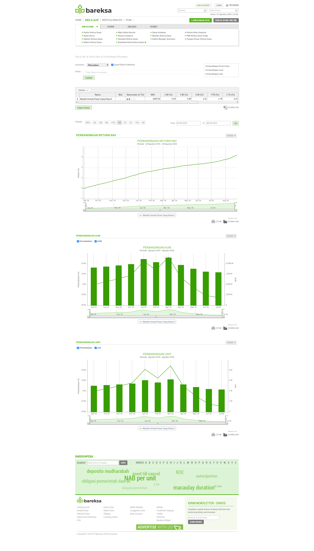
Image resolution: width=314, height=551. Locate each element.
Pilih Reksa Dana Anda (197, 36)
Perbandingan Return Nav (218, 66)
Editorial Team (83, 513)
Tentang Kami (83, 507)
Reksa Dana (94, 56)
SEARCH (81, 462)
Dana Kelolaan (159, 32)
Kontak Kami (82, 510)
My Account (234, 4)
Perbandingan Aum (214, 70)
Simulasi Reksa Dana (128, 39)
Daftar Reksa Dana (92, 32)
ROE (180, 472)
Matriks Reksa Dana (161, 36)
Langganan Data (137, 510)
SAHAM (110, 26)
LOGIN (218, 5)
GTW (156, 484)
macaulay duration (194, 487)
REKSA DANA (88, 26)
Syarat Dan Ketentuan (86, 516)
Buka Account (136, 513)
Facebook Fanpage (165, 510)
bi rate (218, 486)
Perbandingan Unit (214, 74)
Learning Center (110, 516)
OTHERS (153, 26)
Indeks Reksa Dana (93, 42)
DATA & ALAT (92, 20)
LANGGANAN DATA (200, 20)
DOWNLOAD (233, 107)
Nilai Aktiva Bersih (126, 32)
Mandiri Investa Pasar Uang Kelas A (96, 99)
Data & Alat (80, 56)
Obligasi (107, 513)
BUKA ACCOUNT (203, 5)
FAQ (79, 520)
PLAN (128, 20)
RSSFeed (161, 516)
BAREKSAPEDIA (84, 456)
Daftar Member (136, 507)
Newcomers (89, 36)
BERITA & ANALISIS (112, 20)
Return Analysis (125, 36)
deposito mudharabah (108, 471)
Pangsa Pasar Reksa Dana (199, 39)
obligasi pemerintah (134, 487)
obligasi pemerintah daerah (106, 481)
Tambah (88, 77)
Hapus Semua (83, 107)
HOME (78, 20)
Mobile (160, 507)
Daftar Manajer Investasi (163, 39)
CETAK (219, 221)
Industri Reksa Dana (93, 39)
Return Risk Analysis (196, 32)
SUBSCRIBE (196, 521)
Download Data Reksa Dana (131, 42)
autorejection (206, 476)
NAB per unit (140, 478)
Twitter (160, 513)
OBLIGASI (132, 26)
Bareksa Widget (164, 520)
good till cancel (146, 473)
